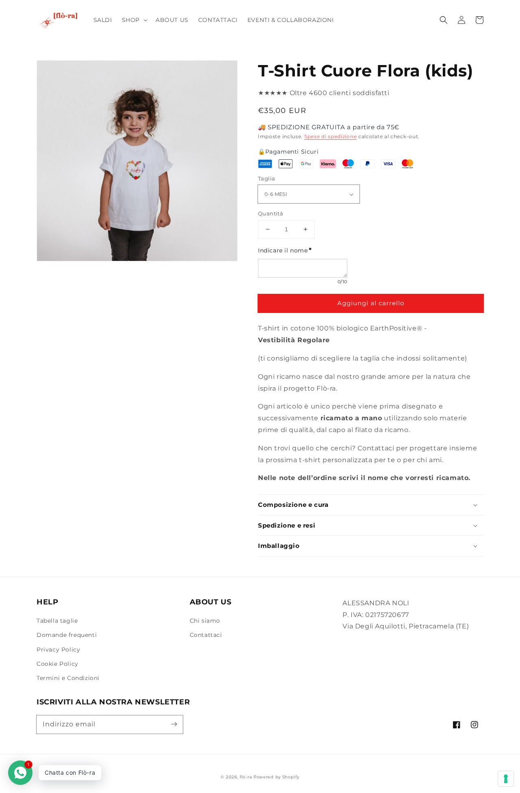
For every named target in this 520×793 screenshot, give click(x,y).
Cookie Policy (57, 663)
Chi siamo (205, 620)
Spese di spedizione (330, 136)
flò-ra (246, 777)
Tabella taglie (57, 620)
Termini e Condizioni (68, 678)
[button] (134, 19)
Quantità (270, 213)
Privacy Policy (58, 649)
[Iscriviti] (174, 724)
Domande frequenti (67, 635)
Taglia (266, 178)
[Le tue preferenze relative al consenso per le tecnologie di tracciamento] (506, 778)
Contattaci (206, 635)
